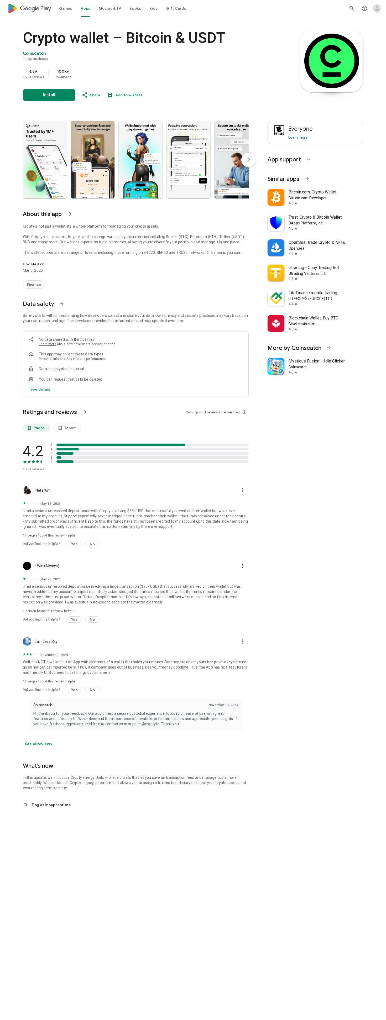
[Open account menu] (377, 8)
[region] (128, 74)
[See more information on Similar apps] (307, 178)
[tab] (65, 8)
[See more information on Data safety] (61, 303)
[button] (45, 159)
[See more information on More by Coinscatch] (329, 347)
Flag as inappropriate (47, 804)
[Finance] (34, 284)
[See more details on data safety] (40, 389)
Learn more (47, 344)
